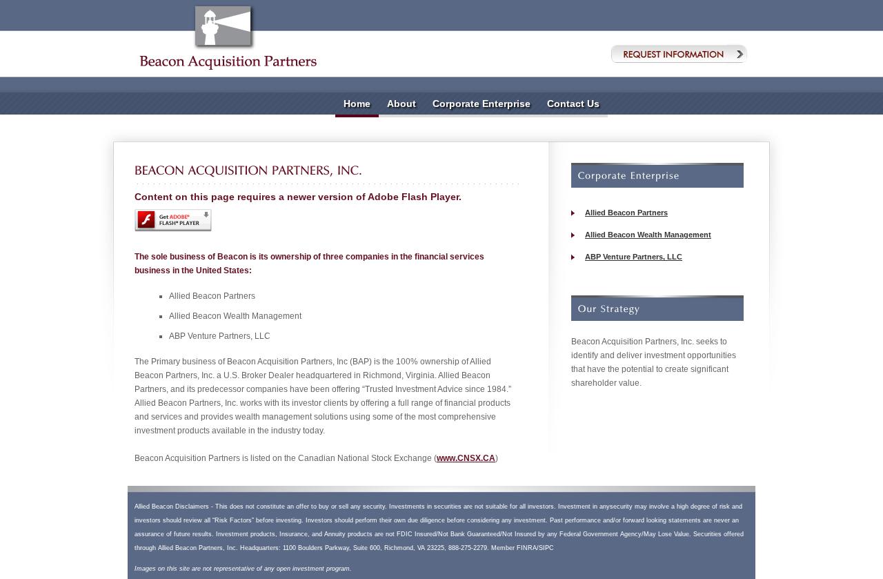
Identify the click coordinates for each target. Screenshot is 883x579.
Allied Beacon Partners (626, 212)
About (401, 103)
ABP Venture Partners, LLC (633, 257)
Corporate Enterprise (481, 103)
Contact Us (573, 103)
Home (357, 103)
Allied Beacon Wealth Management (648, 234)
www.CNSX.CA (466, 458)
